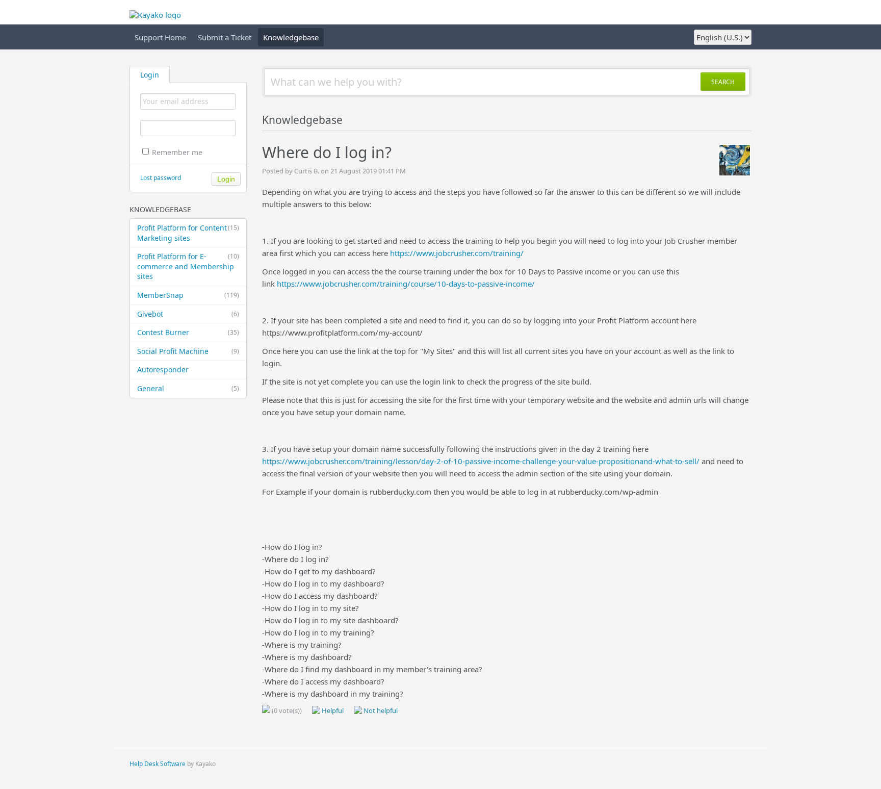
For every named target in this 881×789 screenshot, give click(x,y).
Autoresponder (163, 369)
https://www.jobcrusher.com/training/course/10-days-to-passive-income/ (406, 283)
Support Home (160, 37)
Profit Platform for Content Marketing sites (188, 233)
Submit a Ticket (224, 37)
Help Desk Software (157, 763)
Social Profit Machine (188, 351)
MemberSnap (188, 295)
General (188, 388)
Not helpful (380, 710)
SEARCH (723, 82)
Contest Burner (188, 332)
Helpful (332, 710)
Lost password (160, 177)
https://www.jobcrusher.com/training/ (457, 253)
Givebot (188, 314)
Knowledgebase (291, 37)
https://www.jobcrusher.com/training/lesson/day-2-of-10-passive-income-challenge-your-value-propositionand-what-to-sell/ (480, 461)
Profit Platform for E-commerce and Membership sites (188, 266)
